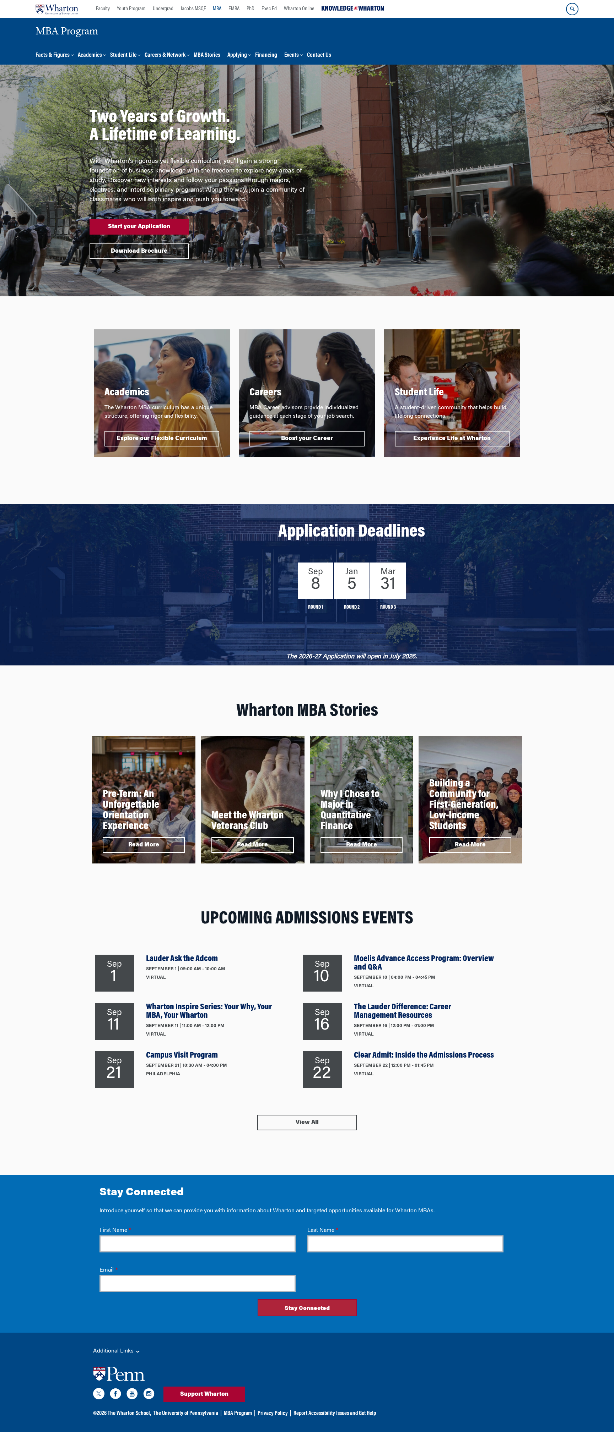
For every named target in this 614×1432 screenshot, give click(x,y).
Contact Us (319, 56)
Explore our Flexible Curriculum (162, 438)
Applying (237, 56)
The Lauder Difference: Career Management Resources (402, 1011)
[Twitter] (98, 1395)
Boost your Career (307, 438)
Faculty (103, 9)
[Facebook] (115, 1395)
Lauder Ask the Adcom (182, 959)
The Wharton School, (129, 1413)
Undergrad (163, 9)
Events (291, 56)
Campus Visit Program (182, 1055)
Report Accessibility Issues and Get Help (334, 1413)
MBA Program (238, 1413)
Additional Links (114, 1351)
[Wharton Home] (57, 9)
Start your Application (139, 227)
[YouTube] (132, 1395)
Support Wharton (204, 1394)
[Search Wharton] (572, 9)
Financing (266, 56)
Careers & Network (165, 56)
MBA (217, 9)
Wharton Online (299, 9)
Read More (143, 845)
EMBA (233, 9)
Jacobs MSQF (193, 9)
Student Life (123, 56)
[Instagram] (149, 1395)
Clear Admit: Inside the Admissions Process (424, 1055)
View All (307, 1122)
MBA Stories (207, 56)
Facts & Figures (53, 56)
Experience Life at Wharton (452, 438)
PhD (250, 9)
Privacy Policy (273, 1413)
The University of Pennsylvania (185, 1413)
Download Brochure (139, 251)
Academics (90, 56)
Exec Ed (269, 9)
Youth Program (131, 9)
